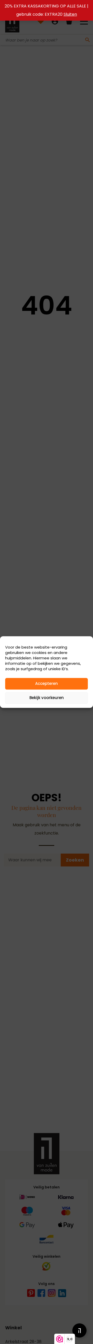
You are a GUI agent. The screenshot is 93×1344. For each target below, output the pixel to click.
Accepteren (46, 683)
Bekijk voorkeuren (46, 697)
